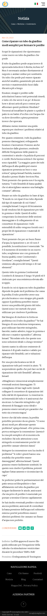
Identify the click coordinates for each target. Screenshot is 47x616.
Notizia (20, 24)
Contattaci (38, 579)
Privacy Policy (31, 585)
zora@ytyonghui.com (37, 613)
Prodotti (38, 573)
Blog (23, 579)
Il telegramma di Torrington (26, 556)
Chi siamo (23, 573)
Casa (13, 24)
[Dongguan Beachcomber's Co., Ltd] (5, 4)
